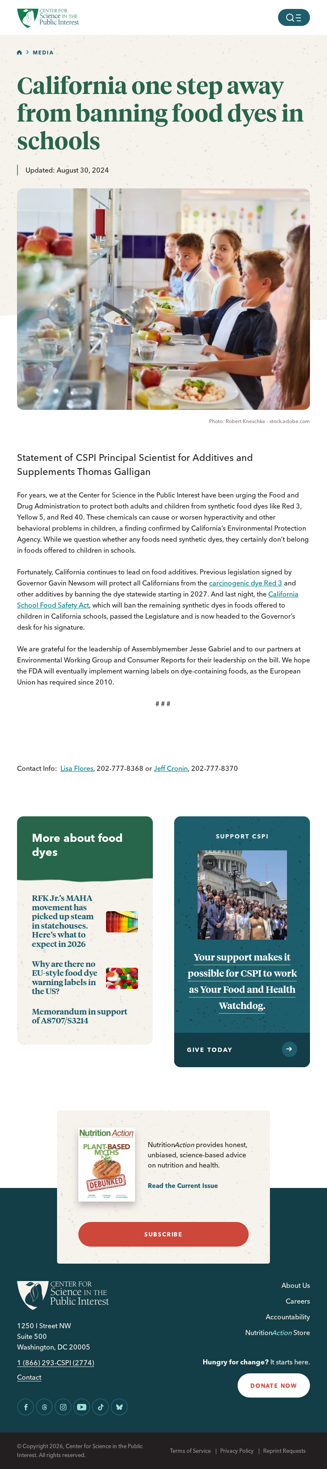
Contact (29, 1377)
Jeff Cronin (171, 768)
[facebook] (25, 1406)
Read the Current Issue (183, 1185)
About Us (295, 1285)
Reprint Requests (284, 1450)
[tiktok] (100, 1406)
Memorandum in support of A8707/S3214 (79, 1016)
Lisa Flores (76, 768)
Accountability (288, 1317)
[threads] (44, 1406)
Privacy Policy (237, 1450)
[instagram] (63, 1406)
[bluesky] (119, 1406)
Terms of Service (190, 1450)
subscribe (163, 1234)
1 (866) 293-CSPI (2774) (55, 1363)
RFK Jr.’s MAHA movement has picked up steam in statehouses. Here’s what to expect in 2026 (63, 920)
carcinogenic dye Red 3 (245, 583)
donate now (273, 1385)
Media (43, 52)
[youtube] (81, 1406)
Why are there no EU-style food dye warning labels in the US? (65, 977)
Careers (298, 1301)
